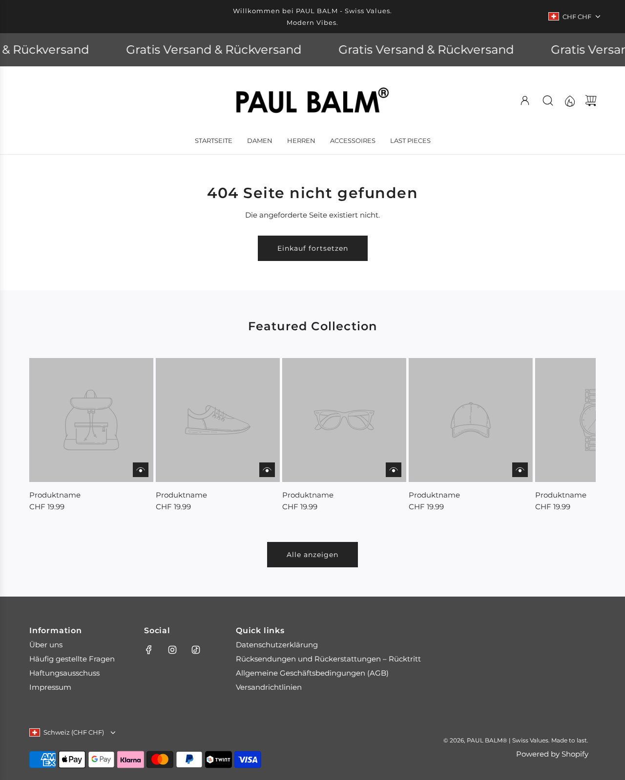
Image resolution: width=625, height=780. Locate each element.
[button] (53, 435)
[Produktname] (91, 420)
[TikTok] (196, 649)
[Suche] (548, 100)
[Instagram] (172, 649)
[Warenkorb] (591, 100)
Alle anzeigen (312, 554)
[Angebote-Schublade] (569, 100)
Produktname (55, 495)
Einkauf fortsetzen (312, 248)
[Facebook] (149, 649)
